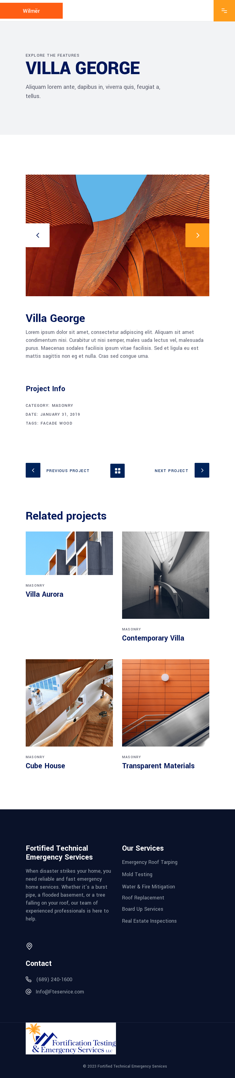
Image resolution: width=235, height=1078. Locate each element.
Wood (66, 423)
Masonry (62, 405)
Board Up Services (142, 909)
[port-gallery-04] (117, 235)
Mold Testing (137, 874)
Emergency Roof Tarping (149, 862)
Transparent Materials (158, 766)
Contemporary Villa (153, 638)
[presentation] (38, 235)
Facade (49, 423)
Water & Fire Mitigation (148, 886)
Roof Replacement (143, 897)
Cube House (45, 766)
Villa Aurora (44, 594)
